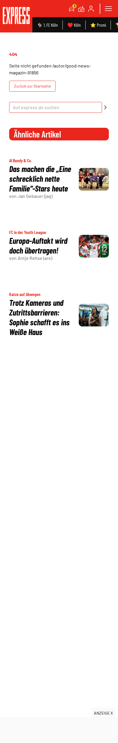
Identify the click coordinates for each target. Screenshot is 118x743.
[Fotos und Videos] (81, 8)
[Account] (91, 8)
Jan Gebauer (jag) (35, 196)
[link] (16, 16)
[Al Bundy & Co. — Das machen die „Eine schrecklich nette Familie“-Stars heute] (94, 179)
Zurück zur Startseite (32, 86)
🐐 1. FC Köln (47, 25)
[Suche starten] (105, 107)
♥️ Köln (74, 25)
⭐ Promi (98, 25)
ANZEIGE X (103, 713)
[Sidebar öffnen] (108, 8)
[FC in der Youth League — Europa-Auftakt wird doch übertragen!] (94, 246)
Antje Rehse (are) (35, 258)
